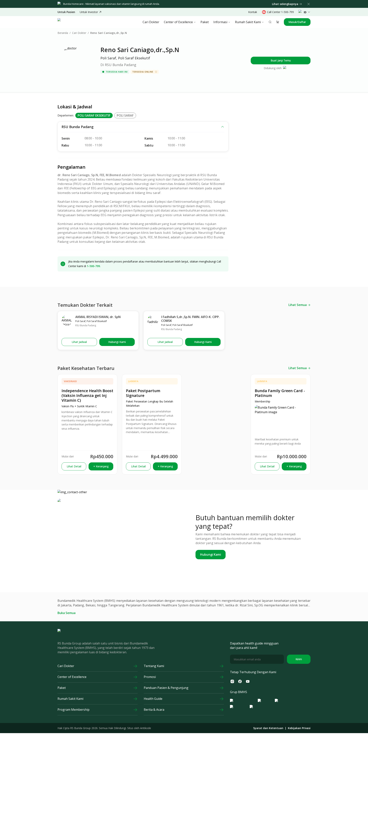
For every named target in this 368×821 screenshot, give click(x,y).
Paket (204, 22)
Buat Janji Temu (281, 60)
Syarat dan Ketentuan (268, 728)
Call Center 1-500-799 (280, 12)
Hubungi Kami (117, 342)
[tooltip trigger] (156, 72)
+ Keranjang (101, 466)
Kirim (299, 659)
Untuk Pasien (66, 12)
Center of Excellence (178, 22)
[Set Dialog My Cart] (277, 22)
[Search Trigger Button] (270, 22)
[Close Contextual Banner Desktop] (308, 4)
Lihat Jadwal (79, 342)
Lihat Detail (74, 466)
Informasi (220, 22)
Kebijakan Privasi (299, 728)
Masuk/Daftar (297, 22)
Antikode (145, 728)
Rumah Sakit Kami (248, 22)
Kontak (252, 12)
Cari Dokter (151, 22)
